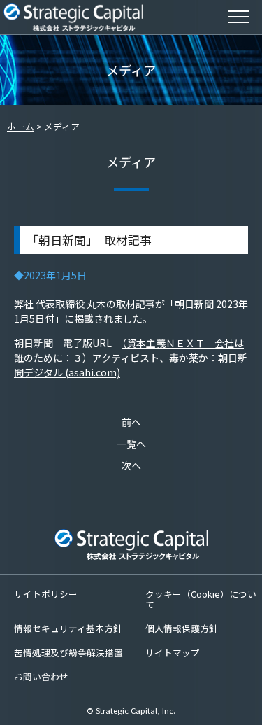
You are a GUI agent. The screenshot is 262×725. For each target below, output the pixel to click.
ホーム (20, 126)
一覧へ (131, 444)
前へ (131, 422)
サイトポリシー (46, 593)
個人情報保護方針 (181, 628)
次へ (131, 465)
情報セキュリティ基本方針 (68, 628)
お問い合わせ (41, 676)
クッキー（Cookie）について (200, 599)
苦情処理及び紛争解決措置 (68, 652)
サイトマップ (172, 652)
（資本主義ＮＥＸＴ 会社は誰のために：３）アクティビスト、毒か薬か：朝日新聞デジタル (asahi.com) (130, 357)
